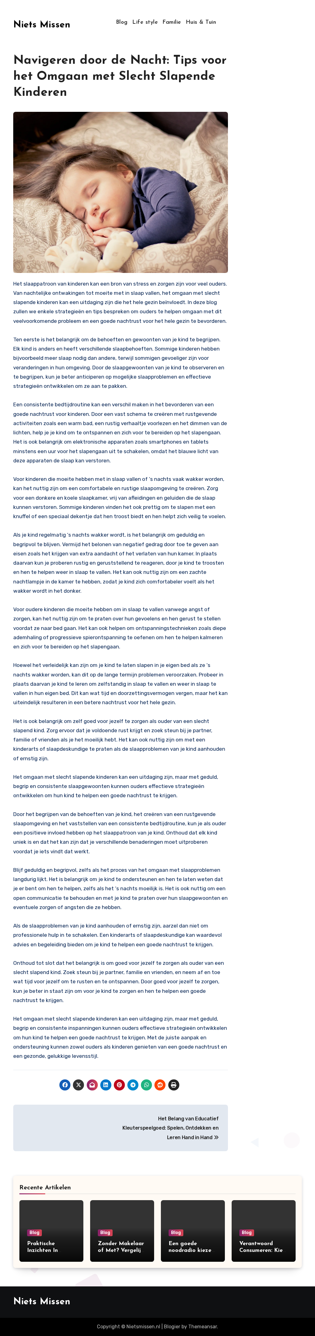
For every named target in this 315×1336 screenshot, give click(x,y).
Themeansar (202, 1327)
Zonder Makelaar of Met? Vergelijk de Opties (121, 1250)
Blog (122, 22)
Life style (145, 22)
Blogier (172, 1327)
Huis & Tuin (201, 22)
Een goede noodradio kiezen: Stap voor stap (192, 1250)
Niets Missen (41, 25)
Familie (171, 22)
